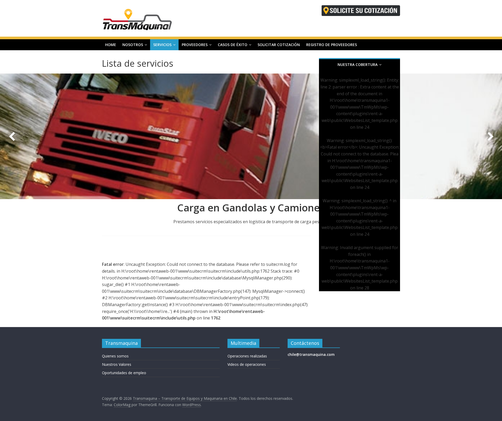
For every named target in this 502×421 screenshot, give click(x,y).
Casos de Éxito (232, 44)
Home (110, 44)
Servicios (162, 44)
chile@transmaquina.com (311, 354)
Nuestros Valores (116, 364)
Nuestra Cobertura (358, 64)
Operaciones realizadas (247, 355)
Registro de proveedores (331, 44)
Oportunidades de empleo (124, 372)
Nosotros (132, 44)
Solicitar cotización (279, 44)
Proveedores (195, 44)
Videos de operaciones (246, 364)
